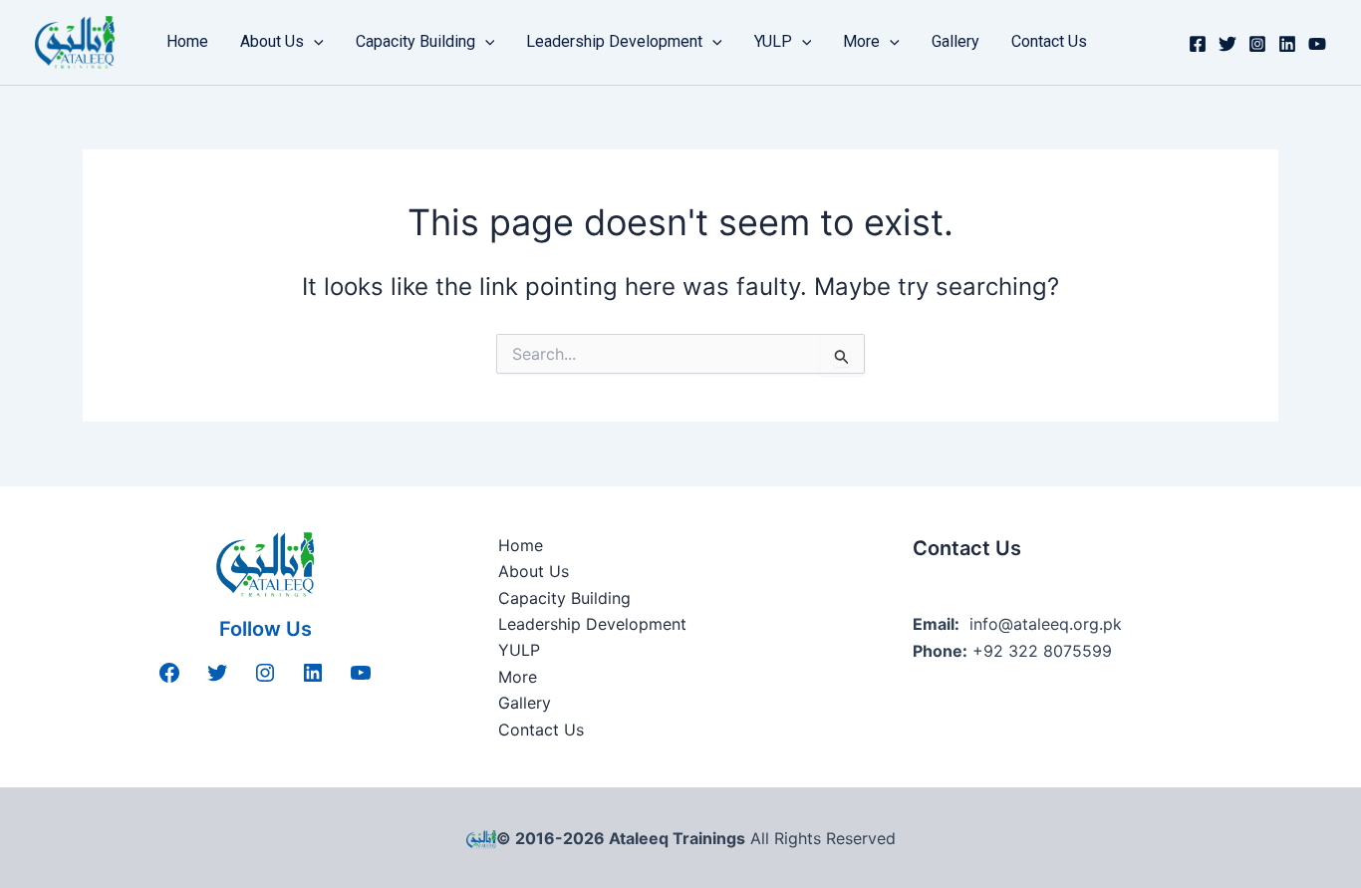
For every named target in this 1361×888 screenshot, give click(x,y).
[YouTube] (1317, 44)
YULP (773, 41)
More (861, 41)
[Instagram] (1257, 44)
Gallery (955, 41)
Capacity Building (415, 41)
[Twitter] (1227, 44)
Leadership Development (614, 41)
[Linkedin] (1287, 44)
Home (187, 41)
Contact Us (1049, 41)
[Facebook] (1198, 44)
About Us (272, 41)
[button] (314, 42)
